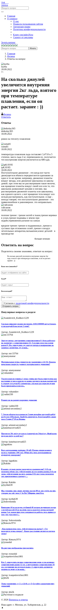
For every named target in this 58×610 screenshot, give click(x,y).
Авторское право (21, 26)
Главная (11, 16)
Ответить (6, 117)
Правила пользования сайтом (28, 24)
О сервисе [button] (12, 18)
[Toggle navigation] (2, 11)
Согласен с (26, 303)
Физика (11, 56)
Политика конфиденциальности (29, 29)
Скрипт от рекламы (23, 37)
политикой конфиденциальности (32, 303)
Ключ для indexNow (23, 34)
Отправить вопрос (10, 306)
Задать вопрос (8, 42)
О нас (16, 21)
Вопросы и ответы (18, 599)
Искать (33, 48)
